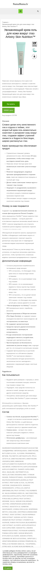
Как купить (11, 104)
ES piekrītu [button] (7, 568)
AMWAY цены (8, 110)
